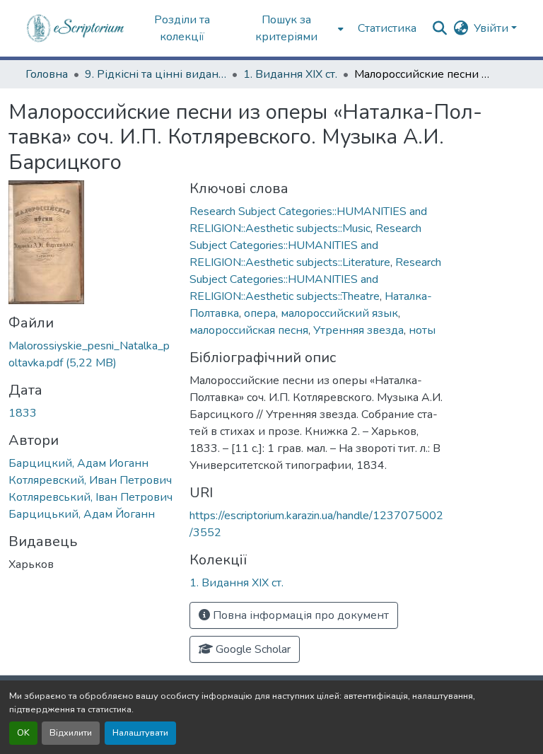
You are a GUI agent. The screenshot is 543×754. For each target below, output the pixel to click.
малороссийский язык (339, 313)
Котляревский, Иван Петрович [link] (90, 480)
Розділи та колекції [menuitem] (182, 28)
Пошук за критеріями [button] (286, 28)
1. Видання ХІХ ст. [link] (290, 74)
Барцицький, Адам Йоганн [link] (81, 514)
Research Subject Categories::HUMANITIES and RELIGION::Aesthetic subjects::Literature (305, 245)
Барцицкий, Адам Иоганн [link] (78, 463)
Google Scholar (252, 649)
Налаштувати (140, 732)
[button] (76, 28)
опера (260, 313)
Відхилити (70, 732)
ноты (422, 330)
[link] (90, 354)
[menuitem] (291, 28)
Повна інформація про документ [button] (299, 615)
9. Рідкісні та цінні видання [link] (155, 74)
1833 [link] (22, 413)
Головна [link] (46, 74)
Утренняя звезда (358, 330)
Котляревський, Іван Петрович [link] (90, 497)
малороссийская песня (248, 330)
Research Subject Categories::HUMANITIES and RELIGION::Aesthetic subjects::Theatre (315, 279)
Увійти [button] (492, 28)
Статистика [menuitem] (387, 28)
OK (23, 732)
